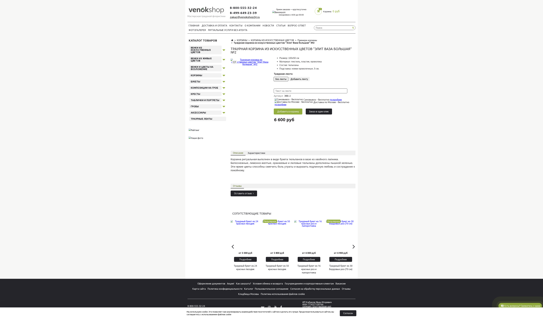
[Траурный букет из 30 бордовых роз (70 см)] (340, 235)
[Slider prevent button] (232, 246)
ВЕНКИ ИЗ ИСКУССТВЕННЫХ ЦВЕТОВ (201, 49)
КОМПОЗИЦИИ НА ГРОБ (204, 88)
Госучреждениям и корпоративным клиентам (309, 283)
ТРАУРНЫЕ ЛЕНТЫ (201, 119)
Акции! (230, 283)
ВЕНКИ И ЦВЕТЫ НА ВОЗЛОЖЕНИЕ (202, 68)
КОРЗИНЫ (242, 40)
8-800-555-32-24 (243, 7)
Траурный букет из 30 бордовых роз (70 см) (340, 267)
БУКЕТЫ (195, 81)
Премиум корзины (307, 40)
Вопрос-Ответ (297, 25)
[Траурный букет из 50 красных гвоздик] (277, 235)
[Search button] (353, 28)
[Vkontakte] (262, 307)
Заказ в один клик (319, 111)
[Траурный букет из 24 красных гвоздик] (245, 235)
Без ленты (280, 79)
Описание (238, 153)
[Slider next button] (353, 246)
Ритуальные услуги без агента (227, 30)
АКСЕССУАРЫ (198, 112)
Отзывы (237, 186)
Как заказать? (243, 283)
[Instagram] (269, 307)
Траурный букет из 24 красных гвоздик (245, 267)
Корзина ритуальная (244, 159)
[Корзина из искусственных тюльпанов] (250, 61)
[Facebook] (281, 307)
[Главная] (232, 40)
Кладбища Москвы (248, 294)
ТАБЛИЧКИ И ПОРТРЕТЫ (205, 100)
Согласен (348, 313)
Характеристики (256, 153)
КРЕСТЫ (195, 94)
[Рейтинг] (194, 130)
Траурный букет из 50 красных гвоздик (277, 267)
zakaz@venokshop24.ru (245, 17)
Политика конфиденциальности (225, 289)
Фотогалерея (197, 30)
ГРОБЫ (195, 106)
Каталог (248, 289)
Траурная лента (283, 74)
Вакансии (341, 283)
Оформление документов (211, 283)
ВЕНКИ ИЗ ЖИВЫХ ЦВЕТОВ (201, 59)
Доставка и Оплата (214, 25)
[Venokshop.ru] (206, 11)
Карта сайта (199, 289)
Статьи (280, 25)
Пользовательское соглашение (271, 289)
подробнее (336, 99)
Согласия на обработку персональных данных (315, 289)
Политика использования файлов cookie (283, 294)
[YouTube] (275, 307)
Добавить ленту (299, 79)
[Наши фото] (196, 138)
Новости (268, 25)
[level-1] (224, 49)
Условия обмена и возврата (268, 283)
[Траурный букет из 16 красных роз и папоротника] (309, 235)
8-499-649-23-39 (243, 13)
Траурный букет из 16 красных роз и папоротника (309, 269)
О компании (252, 25)
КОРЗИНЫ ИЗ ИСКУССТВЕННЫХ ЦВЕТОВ (272, 40)
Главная (194, 25)
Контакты (236, 25)
